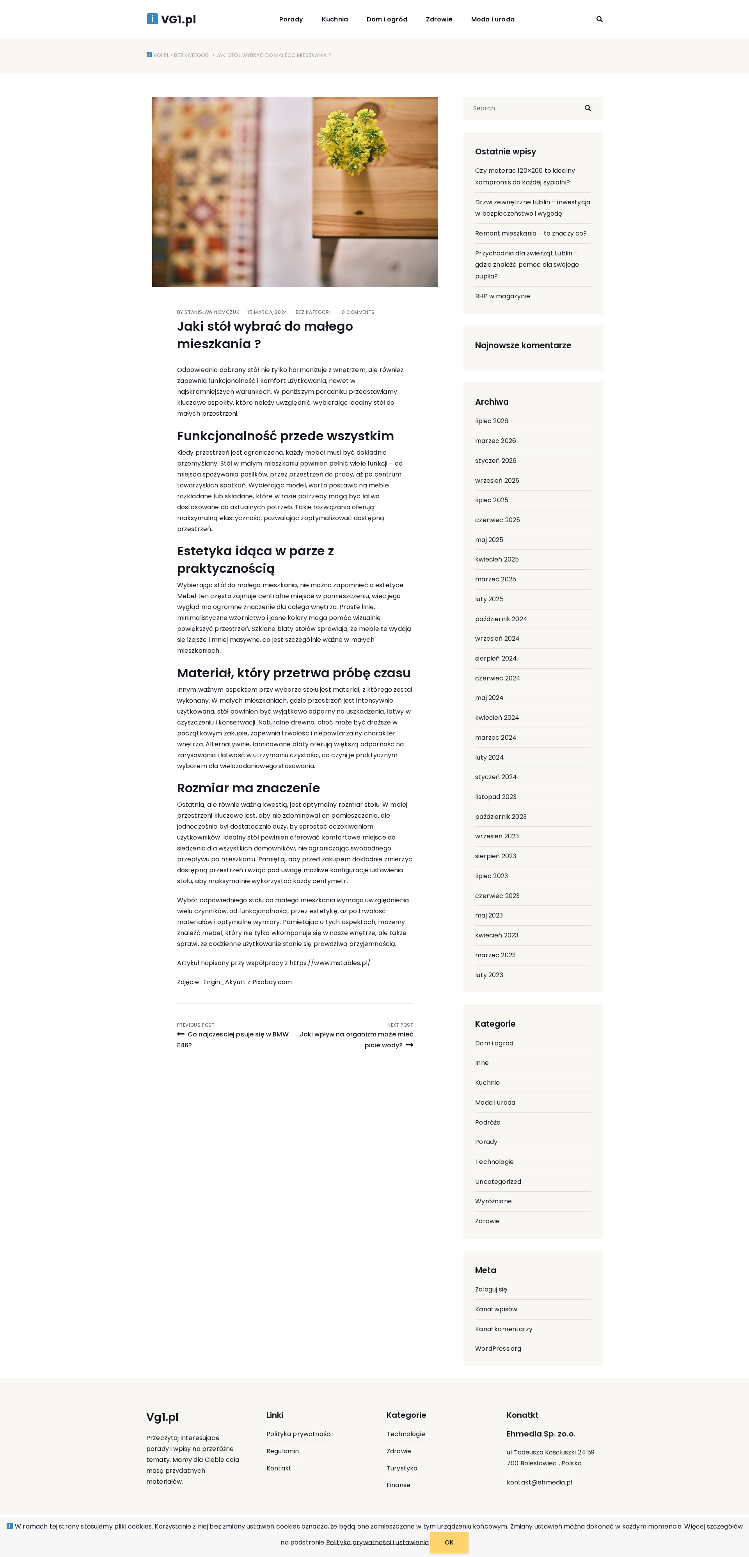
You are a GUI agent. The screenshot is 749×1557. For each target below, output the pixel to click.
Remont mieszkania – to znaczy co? (531, 233)
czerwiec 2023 (497, 895)
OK (449, 1542)
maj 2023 (489, 915)
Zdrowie (439, 19)
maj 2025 (489, 539)
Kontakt (278, 1468)
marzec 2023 (495, 955)
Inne (482, 1062)
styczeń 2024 (496, 776)
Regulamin (282, 1451)
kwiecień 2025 (497, 559)
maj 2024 (489, 697)
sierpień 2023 (495, 856)
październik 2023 (501, 816)
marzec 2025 (495, 579)
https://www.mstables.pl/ (330, 962)
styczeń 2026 (495, 460)
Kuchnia (335, 19)
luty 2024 (489, 757)
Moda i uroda (493, 19)
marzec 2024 (495, 737)
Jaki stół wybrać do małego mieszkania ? (265, 334)
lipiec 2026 (491, 420)
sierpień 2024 (496, 658)
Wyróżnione (493, 1201)
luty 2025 (489, 599)
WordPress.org (498, 1348)
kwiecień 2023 (496, 935)
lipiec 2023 (491, 875)
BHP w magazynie (502, 296)
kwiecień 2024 (497, 717)
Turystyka (402, 1468)
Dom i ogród (387, 19)
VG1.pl (160, 55)
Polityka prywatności (299, 1433)
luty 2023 (489, 975)
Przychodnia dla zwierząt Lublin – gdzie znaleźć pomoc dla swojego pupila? (527, 265)
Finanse (398, 1485)
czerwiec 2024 (497, 678)
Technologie (494, 1161)
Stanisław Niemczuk (212, 312)
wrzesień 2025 (497, 480)
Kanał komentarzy (503, 1329)
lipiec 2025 (491, 500)
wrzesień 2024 (497, 638)
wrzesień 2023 (497, 836)
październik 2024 (501, 619)
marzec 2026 (495, 440)
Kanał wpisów (496, 1309)
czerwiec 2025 (497, 519)
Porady (291, 19)
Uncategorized (498, 1181)
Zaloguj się (491, 1289)
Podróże (488, 1122)
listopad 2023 (495, 796)
